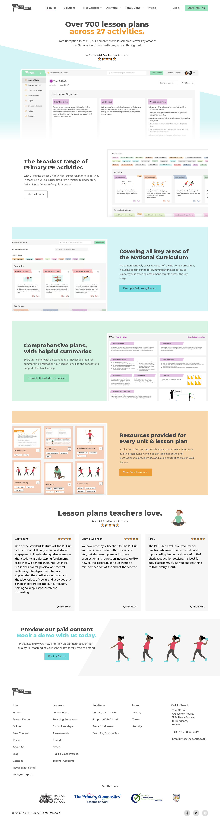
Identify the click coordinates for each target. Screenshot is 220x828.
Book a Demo (56, 656)
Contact (18, 760)
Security (137, 726)
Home (17, 712)
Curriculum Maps (63, 726)
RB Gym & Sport (22, 774)
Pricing (152, 7)
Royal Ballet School (24, 767)
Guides (17, 726)
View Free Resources (135, 472)
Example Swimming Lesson (140, 288)
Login (176, 7)
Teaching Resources (65, 719)
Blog (16, 754)
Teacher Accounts (64, 760)
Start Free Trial (196, 7)
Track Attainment (103, 726)
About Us (18, 747)
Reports (58, 740)
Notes (56, 747)
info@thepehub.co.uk (193, 739)
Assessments (61, 733)
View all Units (36, 194)
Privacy (136, 712)
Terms (136, 719)
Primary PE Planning (104, 712)
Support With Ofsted (105, 719)
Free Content (21, 733)
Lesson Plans (61, 712)
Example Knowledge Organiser (47, 378)
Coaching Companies (105, 733)
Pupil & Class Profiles (65, 754)
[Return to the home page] (22, 8)
